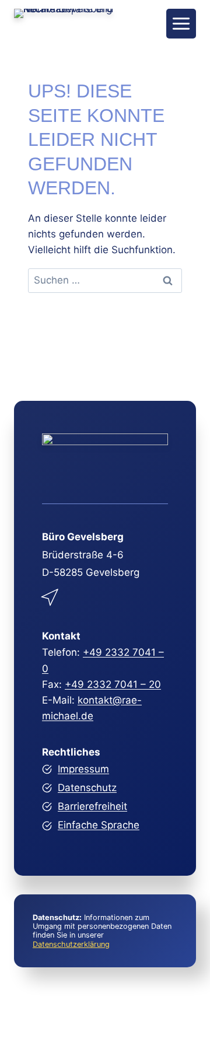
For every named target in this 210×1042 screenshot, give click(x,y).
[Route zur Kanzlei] (51, 595)
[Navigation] (181, 24)
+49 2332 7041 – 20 (113, 684)
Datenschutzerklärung (71, 944)
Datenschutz (87, 787)
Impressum (83, 769)
